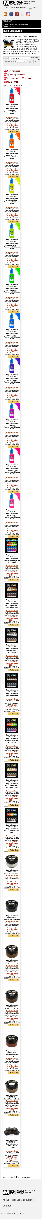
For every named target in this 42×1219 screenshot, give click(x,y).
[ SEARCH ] (7, 21)
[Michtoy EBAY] (23, 14)
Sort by (5, 58)
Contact (7, 1205)
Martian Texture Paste (12, 1055)
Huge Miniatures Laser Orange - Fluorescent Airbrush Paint (12, 156)
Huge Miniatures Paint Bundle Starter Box (11, 830)
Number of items (11, 61)
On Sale (27, 78)
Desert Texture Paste (12, 1099)
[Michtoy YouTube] (17, 14)
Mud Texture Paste (12, 964)
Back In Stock (13, 78)
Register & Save (8, 8)
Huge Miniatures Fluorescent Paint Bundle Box (11, 740)
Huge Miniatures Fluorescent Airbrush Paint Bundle (12, 560)
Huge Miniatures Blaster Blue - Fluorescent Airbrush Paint (12, 336)
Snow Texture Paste (11, 874)
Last (36, 64)
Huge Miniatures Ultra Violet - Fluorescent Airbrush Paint (12, 426)
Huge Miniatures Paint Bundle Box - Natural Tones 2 (12, 785)
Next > (23, 1177)
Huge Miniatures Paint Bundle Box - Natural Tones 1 (12, 605)
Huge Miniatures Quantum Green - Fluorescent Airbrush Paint (12, 246)
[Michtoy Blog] (6, 14)
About (6, 1199)
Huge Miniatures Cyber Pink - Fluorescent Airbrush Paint (12, 516)
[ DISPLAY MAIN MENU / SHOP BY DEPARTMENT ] (16, 25)
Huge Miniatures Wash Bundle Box (12, 694)
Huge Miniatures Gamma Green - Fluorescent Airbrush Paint (12, 291)
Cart (34, 8)
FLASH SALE (12, 82)
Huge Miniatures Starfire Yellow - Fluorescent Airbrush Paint (12, 201)
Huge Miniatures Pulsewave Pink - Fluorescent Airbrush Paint (12, 471)
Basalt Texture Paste (12, 919)
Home (6, 36)
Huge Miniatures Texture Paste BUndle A (12, 1145)
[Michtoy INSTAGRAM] (28, 14)
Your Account (21, 8)
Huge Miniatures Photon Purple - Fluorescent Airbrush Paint (12, 381)
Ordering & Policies (18, 1214)
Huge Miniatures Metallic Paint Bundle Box (12, 650)
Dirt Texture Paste (12, 1009)
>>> (38, 62)
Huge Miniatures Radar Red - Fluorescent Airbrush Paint (12, 110)
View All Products (15, 36)
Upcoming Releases (16, 74)
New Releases (13, 71)
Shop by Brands (31, 36)
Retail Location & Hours (22, 1199)
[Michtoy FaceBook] (11, 14)
